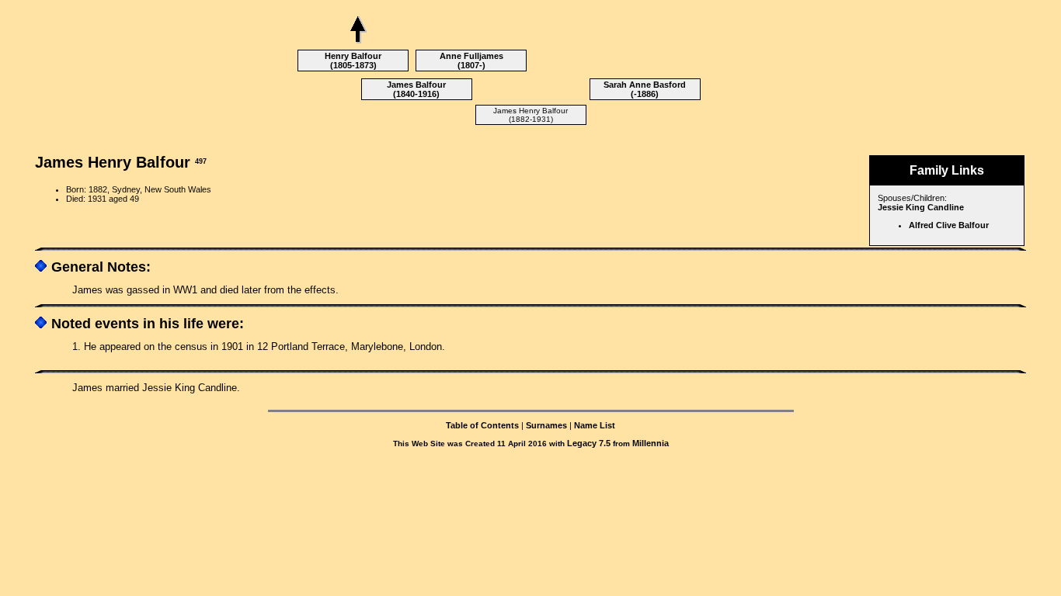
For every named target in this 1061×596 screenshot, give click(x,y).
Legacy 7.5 (589, 443)
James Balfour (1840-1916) (416, 89)
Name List (594, 425)
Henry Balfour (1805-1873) (353, 60)
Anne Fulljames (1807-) (471, 60)
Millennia (650, 443)
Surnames (546, 425)
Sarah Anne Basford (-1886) (645, 89)
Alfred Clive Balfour (949, 225)
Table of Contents (482, 425)
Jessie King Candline (921, 207)
